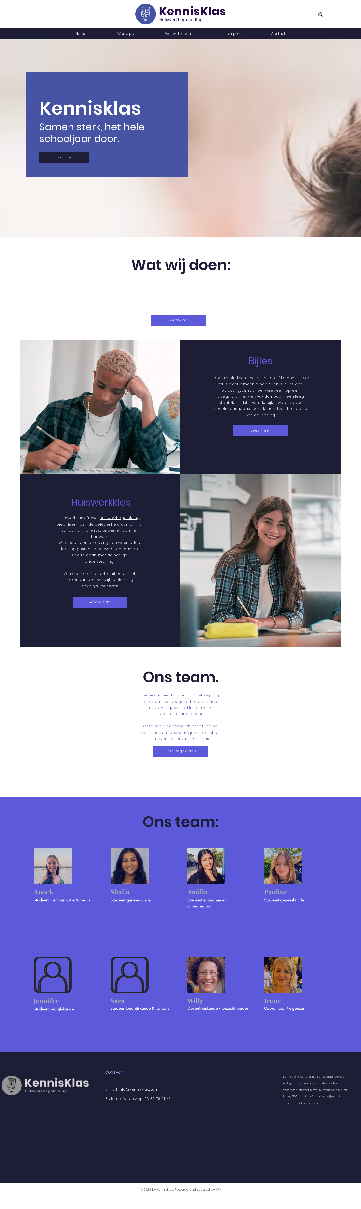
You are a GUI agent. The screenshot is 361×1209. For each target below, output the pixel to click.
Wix (218, 1189)
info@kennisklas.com (138, 1089)
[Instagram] (321, 15)
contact (291, 1103)
